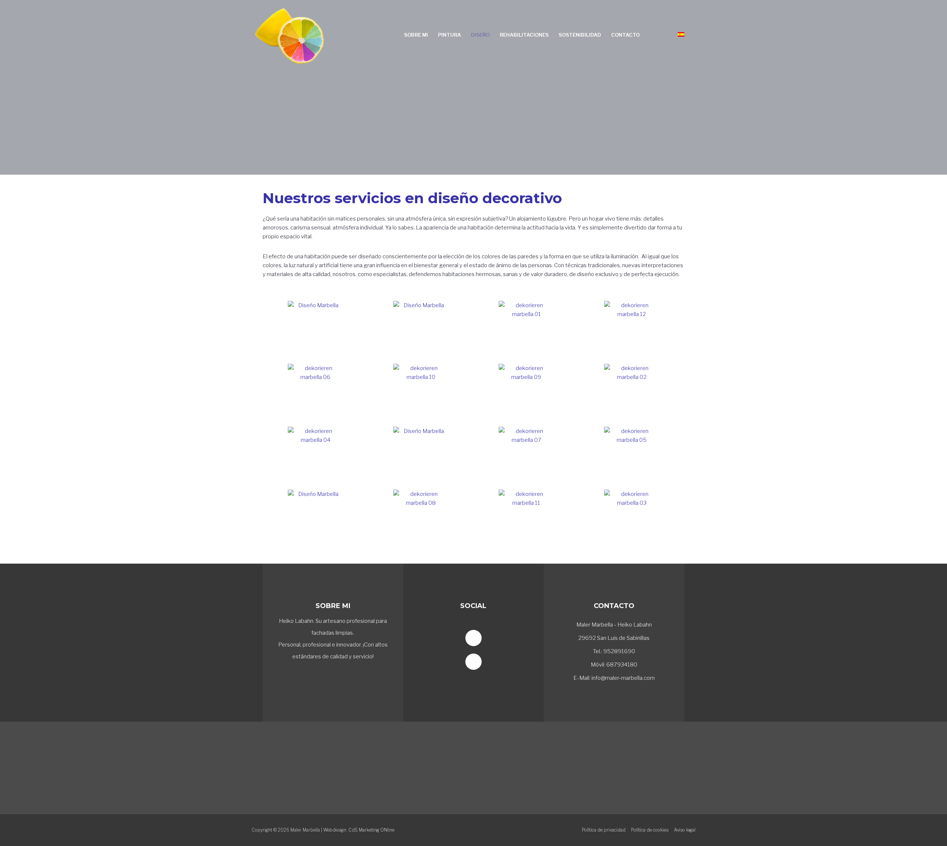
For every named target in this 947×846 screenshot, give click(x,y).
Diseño (480, 35)
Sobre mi (416, 35)
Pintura (449, 35)
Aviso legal (684, 830)
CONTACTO (614, 606)
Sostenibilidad (580, 35)
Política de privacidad (604, 830)
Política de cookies (649, 830)
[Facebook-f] (473, 638)
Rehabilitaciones (524, 35)
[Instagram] (473, 662)
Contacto (625, 35)
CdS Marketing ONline (371, 830)
